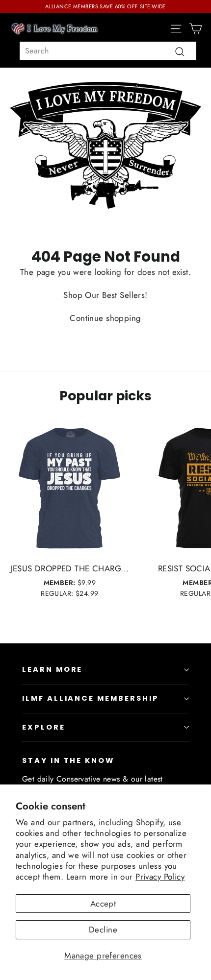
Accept (103, 903)
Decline (103, 929)
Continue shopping (105, 318)
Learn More (52, 669)
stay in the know (68, 760)
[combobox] (108, 51)
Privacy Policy (160, 876)
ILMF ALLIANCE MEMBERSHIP (90, 698)
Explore (43, 727)
